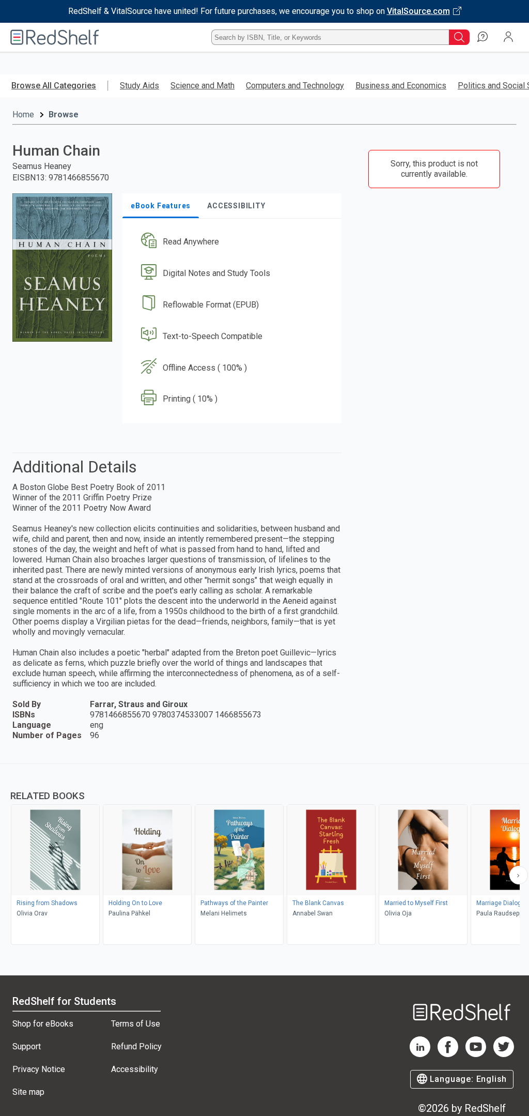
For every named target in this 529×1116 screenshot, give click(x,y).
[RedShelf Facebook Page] (448, 1054)
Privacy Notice (38, 1069)
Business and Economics (400, 85)
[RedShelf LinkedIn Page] (420, 1054)
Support (26, 1046)
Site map (28, 1092)
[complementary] (264, 855)
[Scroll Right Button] (518, 875)
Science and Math (202, 85)
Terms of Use (135, 1024)
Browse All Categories (53, 85)
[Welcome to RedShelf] (55, 37)
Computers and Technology (295, 85)
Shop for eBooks (42, 1024)
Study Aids (139, 85)
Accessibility (134, 1069)
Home (23, 114)
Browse (64, 114)
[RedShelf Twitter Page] (503, 1054)
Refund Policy (136, 1046)
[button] (231, 242)
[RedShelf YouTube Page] (475, 1054)
